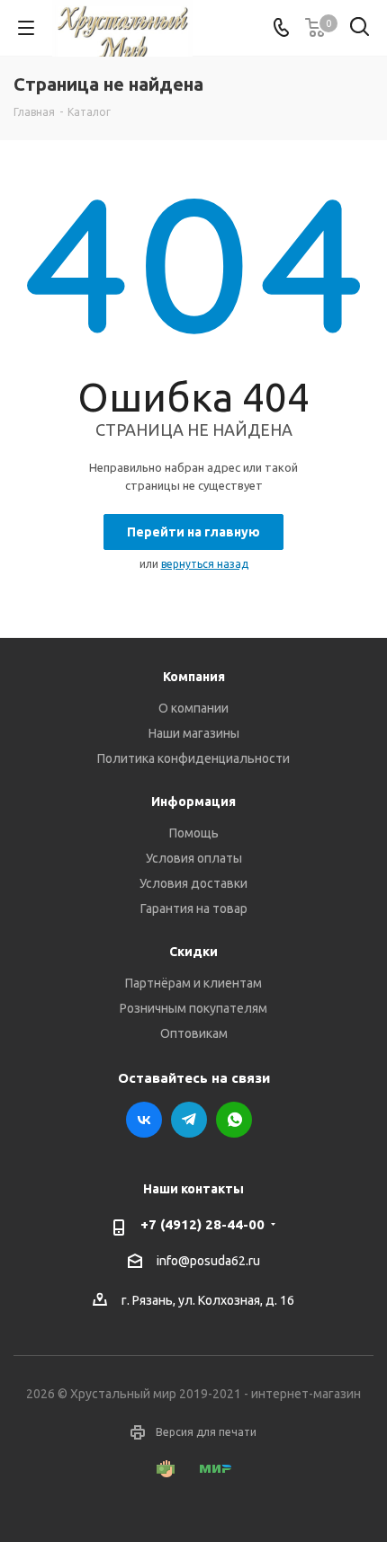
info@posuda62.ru (208, 1261)
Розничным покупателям (193, 1008)
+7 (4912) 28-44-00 (202, 1224)
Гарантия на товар (194, 908)
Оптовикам (194, 1033)
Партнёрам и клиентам (193, 983)
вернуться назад (204, 564)
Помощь (194, 833)
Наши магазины (193, 733)
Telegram (189, 1120)
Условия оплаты (194, 858)
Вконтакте (144, 1120)
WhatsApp (234, 1120)
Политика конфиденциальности (193, 758)
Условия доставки (194, 883)
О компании (193, 708)
